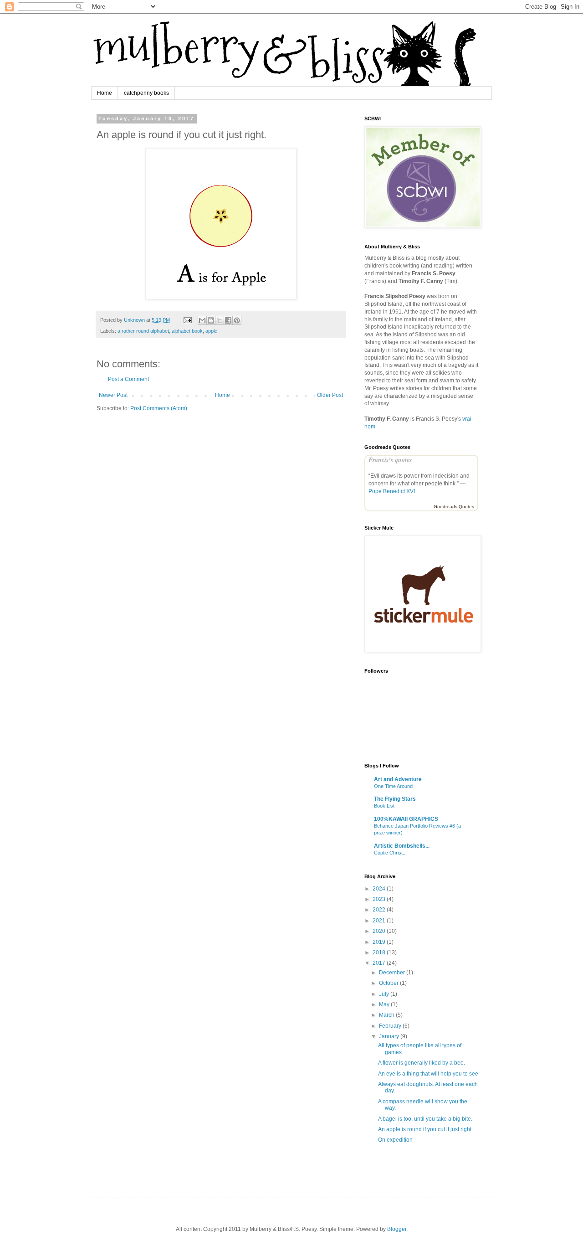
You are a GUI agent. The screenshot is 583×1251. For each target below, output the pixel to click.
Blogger (396, 1229)
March (387, 1015)
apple (211, 331)
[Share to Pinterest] (236, 320)
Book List (384, 805)
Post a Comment (128, 379)
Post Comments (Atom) (158, 408)
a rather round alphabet (143, 331)
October (389, 983)
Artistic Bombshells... (402, 846)
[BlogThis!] (210, 320)
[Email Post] (187, 320)
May (385, 1004)
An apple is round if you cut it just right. (425, 1129)
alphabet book (187, 331)
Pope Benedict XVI (391, 491)
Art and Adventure (398, 779)
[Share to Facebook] (228, 320)
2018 (380, 952)
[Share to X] (219, 320)
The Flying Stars (395, 799)
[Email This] (202, 320)
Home (104, 93)
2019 (380, 942)
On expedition (395, 1140)
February (391, 1026)
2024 (380, 888)
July (384, 994)
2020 (380, 931)
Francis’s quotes (390, 459)
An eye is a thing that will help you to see (428, 1074)
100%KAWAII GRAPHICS (406, 819)
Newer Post (113, 395)
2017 (380, 963)
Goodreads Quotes (454, 506)
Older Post (330, 395)
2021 (380, 920)
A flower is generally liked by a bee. (421, 1063)
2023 (380, 899)
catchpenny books (146, 93)
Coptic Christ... (390, 852)
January (389, 1036)
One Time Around (393, 786)
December (392, 972)
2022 (380, 909)
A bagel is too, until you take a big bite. (425, 1119)
